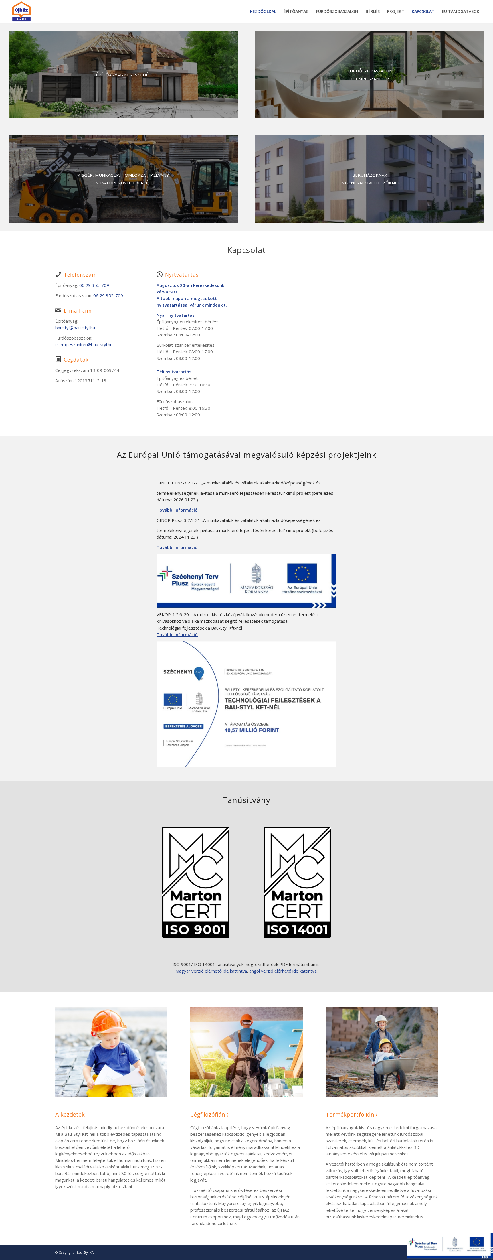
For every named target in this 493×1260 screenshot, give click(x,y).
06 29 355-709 (94, 285)
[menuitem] (263, 11)
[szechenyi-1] (246, 704)
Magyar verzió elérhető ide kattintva (211, 971)
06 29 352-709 (108, 295)
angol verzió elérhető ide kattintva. (283, 971)
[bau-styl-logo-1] (35, 11)
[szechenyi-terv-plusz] (246, 581)
